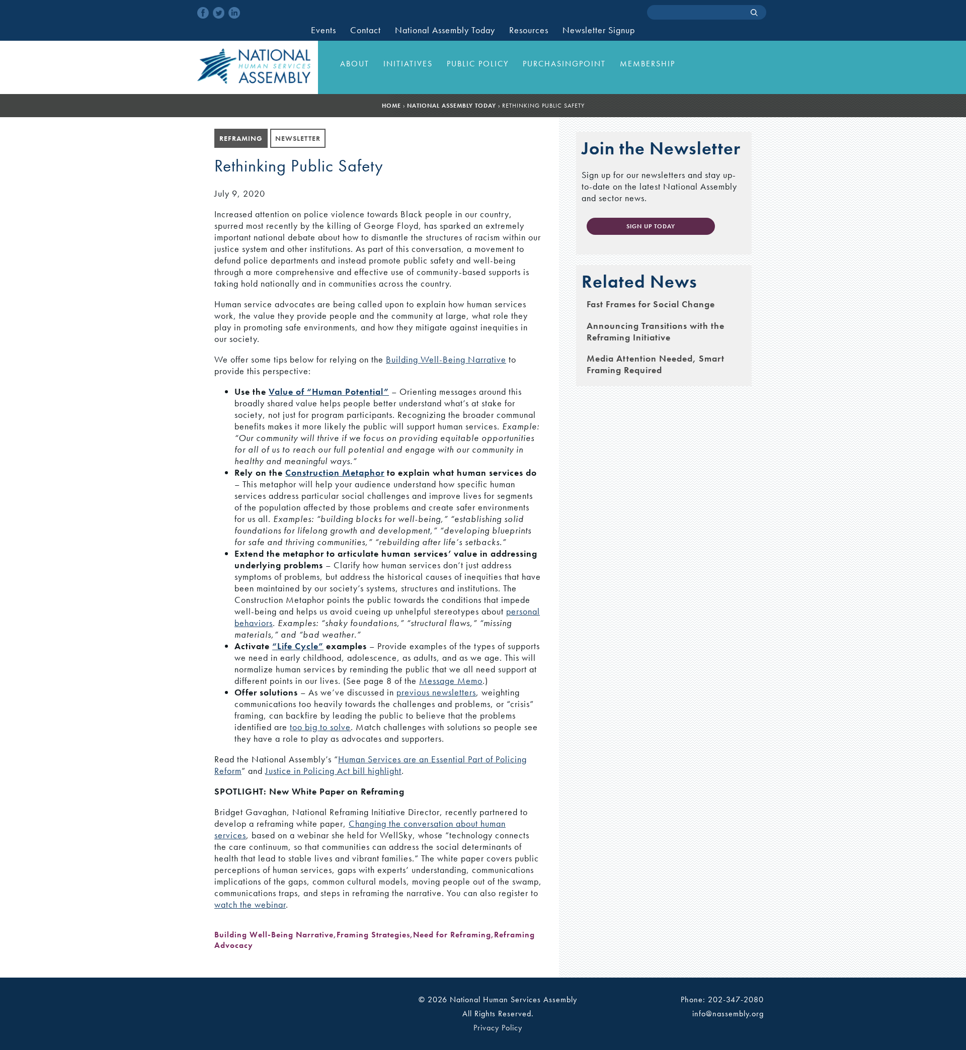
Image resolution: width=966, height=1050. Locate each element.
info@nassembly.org (728, 1013)
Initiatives (408, 63)
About (354, 63)
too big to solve (320, 727)
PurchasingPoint (564, 63)
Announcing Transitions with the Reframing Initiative (656, 331)
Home (391, 106)
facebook (203, 13)
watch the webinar (250, 904)
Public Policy (478, 63)
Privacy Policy (497, 1027)
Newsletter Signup (598, 30)
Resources (528, 30)
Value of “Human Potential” (329, 391)
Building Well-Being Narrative (446, 359)
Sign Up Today (650, 226)
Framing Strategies (373, 934)
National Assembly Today (445, 30)
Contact (365, 30)
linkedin (234, 13)
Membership (647, 63)
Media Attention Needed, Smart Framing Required (656, 364)
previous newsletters (436, 692)
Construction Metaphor (334, 472)
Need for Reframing (452, 934)
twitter (218, 13)
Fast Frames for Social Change (651, 304)
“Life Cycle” (298, 646)
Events (323, 30)
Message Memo (450, 680)
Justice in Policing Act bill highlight (333, 770)
